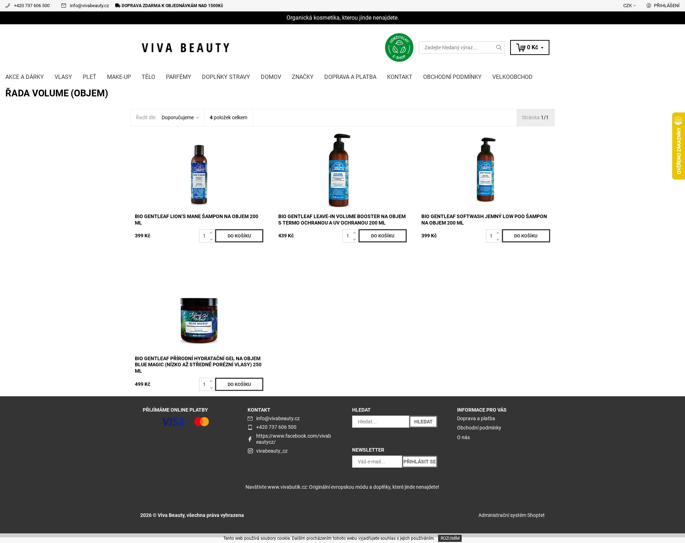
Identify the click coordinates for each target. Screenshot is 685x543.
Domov (271, 77)
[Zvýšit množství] (212, 232)
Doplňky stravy (226, 77)
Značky (303, 77)
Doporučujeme (178, 117)
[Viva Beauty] (185, 47)
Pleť (89, 77)
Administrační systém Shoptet (511, 515)
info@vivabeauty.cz (89, 5)
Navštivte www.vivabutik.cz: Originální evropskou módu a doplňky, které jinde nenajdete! (342, 486)
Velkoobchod (512, 77)
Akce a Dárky (24, 77)
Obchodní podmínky (452, 77)
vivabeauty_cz (272, 451)
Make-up (119, 77)
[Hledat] (499, 47)
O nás (463, 437)
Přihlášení (667, 5)
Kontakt (399, 77)
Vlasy (63, 77)
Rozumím (450, 538)
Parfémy (178, 77)
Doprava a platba (350, 77)
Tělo (148, 77)
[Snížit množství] (212, 239)
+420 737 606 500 (32, 5)
